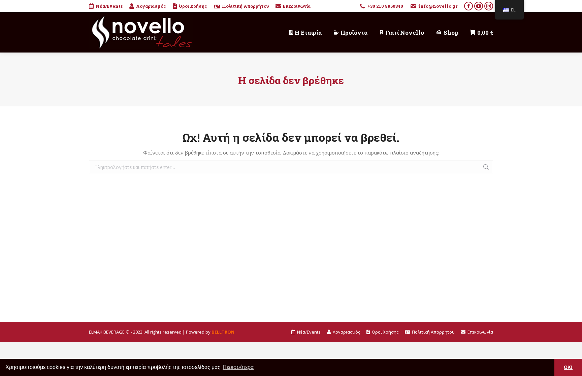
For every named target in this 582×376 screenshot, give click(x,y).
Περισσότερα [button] (238, 367)
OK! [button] (568, 367)
